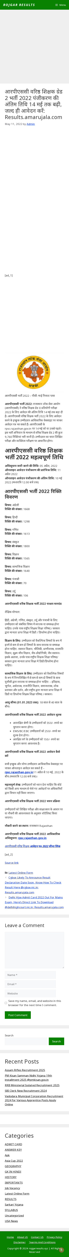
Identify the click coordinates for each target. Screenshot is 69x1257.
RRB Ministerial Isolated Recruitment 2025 (32, 1085)
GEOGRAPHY (13, 1166)
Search (9, 1035)
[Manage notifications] (61, 1249)
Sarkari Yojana (14, 1204)
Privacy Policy (54, 1237)
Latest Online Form (21, 872)
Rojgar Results (19, 5)
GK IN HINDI (13, 1171)
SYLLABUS (11, 1210)
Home (10, 1237)
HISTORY (11, 1177)
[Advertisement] (34, 47)
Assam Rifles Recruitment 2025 (25, 1070)
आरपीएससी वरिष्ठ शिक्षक (17, 846)
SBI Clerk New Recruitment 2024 (26, 1091)
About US (22, 1237)
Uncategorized (14, 1215)
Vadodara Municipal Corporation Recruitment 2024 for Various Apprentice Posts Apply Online (34, 1100)
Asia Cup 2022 (14, 1161)
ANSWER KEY (13, 1150)
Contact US (37, 1237)
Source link (12, 862)
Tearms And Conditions (42, 1242)
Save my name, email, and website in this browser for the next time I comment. (34, 1003)
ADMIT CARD (13, 1144)
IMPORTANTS (14, 1182)
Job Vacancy (12, 1188)
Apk (7, 1155)
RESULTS (11, 1199)
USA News (11, 1221)
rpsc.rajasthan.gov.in (19, 772)
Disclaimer (19, 1242)
